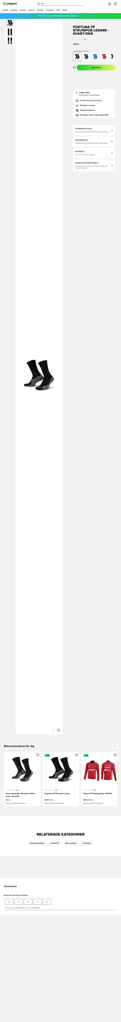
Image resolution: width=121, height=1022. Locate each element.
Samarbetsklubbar (37, 843)
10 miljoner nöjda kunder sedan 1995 (94, 115)
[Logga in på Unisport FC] (109, 4)
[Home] (10, 3)
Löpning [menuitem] (31, 10)
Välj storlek (96, 68)
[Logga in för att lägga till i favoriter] (74, 67)
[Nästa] (58, 730)
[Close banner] (117, 16)
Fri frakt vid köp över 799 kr (91, 100)
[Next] (114, 746)
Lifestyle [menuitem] (40, 10)
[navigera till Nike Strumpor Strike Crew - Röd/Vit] (104, 57)
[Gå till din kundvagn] (115, 4)
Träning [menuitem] (23, 10)
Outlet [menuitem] (65, 10)
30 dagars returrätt (87, 105)
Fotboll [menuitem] (5, 10)
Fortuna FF (55, 843)
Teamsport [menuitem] (50, 10)
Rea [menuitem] (58, 10)
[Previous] (109, 746)
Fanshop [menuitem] (14, 10)
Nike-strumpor (70, 843)
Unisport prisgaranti (87, 110)
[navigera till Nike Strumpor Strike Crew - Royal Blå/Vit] (95, 57)
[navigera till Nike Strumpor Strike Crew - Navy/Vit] (86, 57)
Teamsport (87, 843)
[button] (10, 32)
